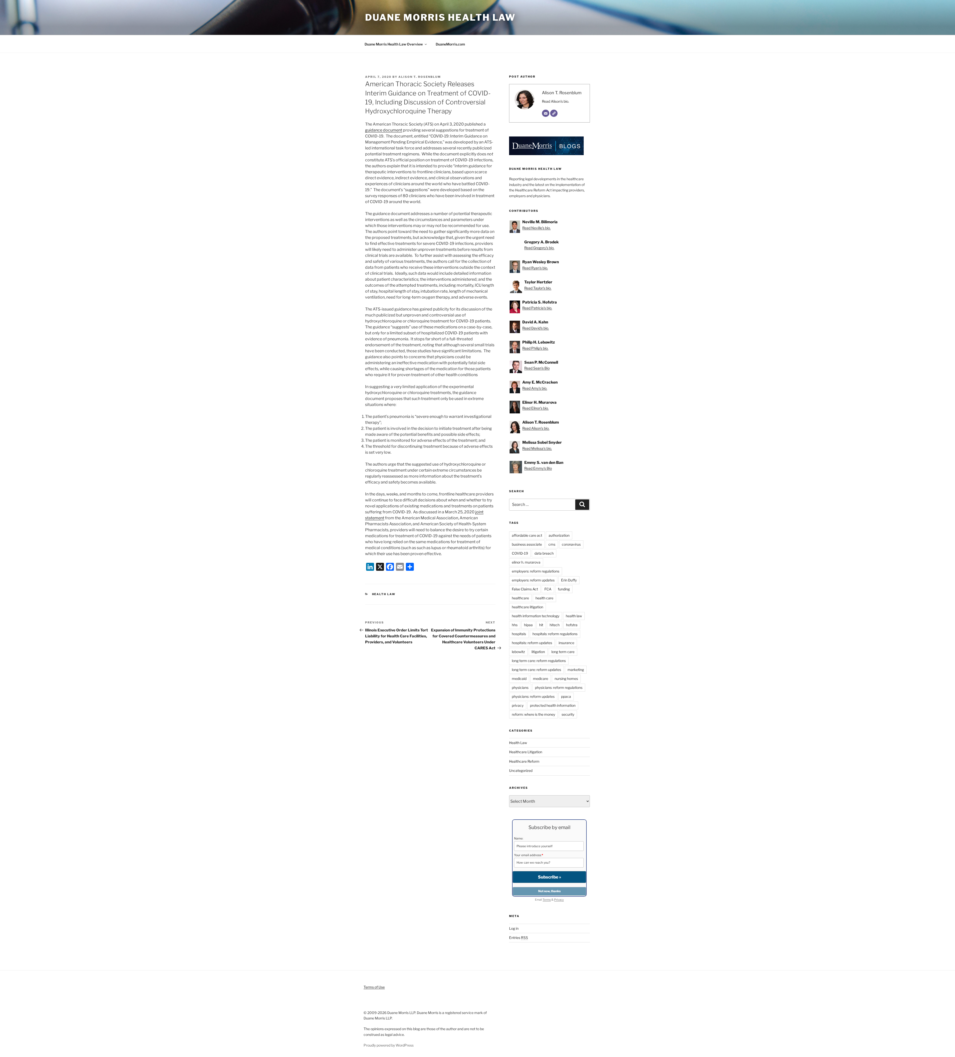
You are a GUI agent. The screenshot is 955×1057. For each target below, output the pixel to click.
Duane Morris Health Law (440, 17)
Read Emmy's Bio (538, 468)
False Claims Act (525, 589)
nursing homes (566, 678)
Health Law (384, 594)
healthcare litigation (527, 607)
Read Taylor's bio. (537, 288)
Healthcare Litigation (525, 752)
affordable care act (527, 535)
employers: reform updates (533, 580)
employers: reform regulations (535, 571)
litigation (538, 652)
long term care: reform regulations (539, 661)
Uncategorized (520, 770)
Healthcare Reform (524, 761)
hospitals (519, 634)
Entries (518, 937)
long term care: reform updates (536, 669)
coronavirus (571, 544)
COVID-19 (520, 553)
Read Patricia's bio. (537, 308)
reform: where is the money (533, 714)
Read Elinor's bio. (535, 408)
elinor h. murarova (526, 562)
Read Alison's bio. (555, 101)
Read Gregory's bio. (539, 248)
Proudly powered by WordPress (389, 1045)
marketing (576, 669)
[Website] (554, 113)
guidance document (383, 130)
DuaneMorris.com (450, 44)
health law (574, 616)
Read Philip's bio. (535, 348)
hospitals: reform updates (532, 643)
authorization (559, 535)
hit (541, 625)
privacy (518, 705)
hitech (555, 625)
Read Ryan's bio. (535, 268)
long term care (562, 652)
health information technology (535, 616)
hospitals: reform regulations (554, 634)
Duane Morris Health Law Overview (394, 44)
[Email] (545, 113)
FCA (547, 589)
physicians (520, 687)
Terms (547, 899)
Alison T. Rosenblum (419, 77)
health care (544, 598)
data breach (544, 553)
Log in (514, 928)
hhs (515, 625)
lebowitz (518, 652)
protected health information (552, 705)
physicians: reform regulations (558, 687)
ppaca (566, 696)
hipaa (528, 625)
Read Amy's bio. (534, 388)
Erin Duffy (569, 580)
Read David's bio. (535, 328)
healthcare (520, 598)
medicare (540, 678)
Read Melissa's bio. (537, 448)
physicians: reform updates (533, 696)
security (568, 714)
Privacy (559, 899)
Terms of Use (374, 987)
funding (564, 589)
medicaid (519, 678)
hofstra (571, 625)
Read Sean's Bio (537, 368)
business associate (527, 544)
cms (551, 544)
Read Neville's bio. (536, 228)
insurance (566, 643)
